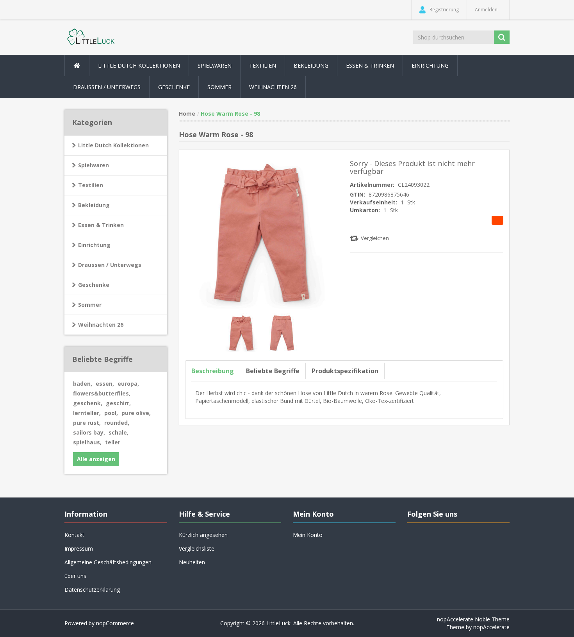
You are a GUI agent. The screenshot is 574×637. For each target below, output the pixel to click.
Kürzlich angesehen (203, 535)
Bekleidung (94, 205)
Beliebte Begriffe (272, 371)
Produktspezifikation (345, 371)
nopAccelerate (491, 627)
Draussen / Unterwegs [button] (107, 87)
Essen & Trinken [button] (370, 65)
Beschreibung (212, 371)
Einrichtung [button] (430, 65)
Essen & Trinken (101, 225)
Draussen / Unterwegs (109, 264)
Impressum (78, 548)
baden (82, 383)
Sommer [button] (219, 87)
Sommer (90, 304)
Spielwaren (93, 165)
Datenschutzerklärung (92, 589)
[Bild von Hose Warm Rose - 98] (242, 332)
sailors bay (89, 432)
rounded (116, 422)
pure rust (87, 422)
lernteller (87, 413)
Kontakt (74, 535)
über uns (75, 576)
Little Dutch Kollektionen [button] (139, 65)
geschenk (87, 403)
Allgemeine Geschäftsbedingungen (108, 562)
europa (128, 383)
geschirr (118, 403)
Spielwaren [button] (215, 65)
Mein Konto (308, 535)
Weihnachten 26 (273, 87)
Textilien (90, 185)
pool (111, 413)
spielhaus (87, 442)
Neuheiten (192, 562)
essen (105, 383)
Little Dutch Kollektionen (113, 145)
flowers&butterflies (101, 393)
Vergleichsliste (196, 548)
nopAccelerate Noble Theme (473, 619)
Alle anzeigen (96, 459)
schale (118, 432)
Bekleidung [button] (311, 65)
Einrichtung (94, 245)
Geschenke (174, 87)
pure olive (136, 413)
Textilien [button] (262, 65)
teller (112, 442)
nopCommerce (115, 623)
